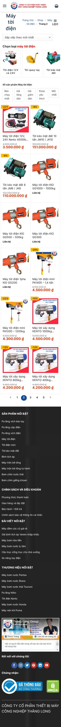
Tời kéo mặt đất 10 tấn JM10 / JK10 (44, 137)
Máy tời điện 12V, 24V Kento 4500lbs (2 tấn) (15, 137)
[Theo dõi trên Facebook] (14, 665)
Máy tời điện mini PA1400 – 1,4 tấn (43, 280)
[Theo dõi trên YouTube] (47, 665)
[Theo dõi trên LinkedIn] (40, 665)
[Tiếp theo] (50, 398)
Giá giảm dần (30, 95)
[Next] (57, 60)
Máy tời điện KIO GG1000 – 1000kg (43, 186)
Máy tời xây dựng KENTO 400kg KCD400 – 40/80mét (43, 378)
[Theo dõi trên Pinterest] (34, 665)
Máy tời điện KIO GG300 (43, 235)
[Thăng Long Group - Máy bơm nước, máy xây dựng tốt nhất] (30, 6)
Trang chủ (27, 20)
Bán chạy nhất (7, 95)
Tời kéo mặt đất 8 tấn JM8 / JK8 (14, 186)
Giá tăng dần (19, 95)
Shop (40, 20)
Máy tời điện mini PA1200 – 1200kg (14, 329)
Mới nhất (54, 93)
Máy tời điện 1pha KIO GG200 (14, 280)
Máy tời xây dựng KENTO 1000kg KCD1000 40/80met (45, 329)
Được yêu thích (42, 95)
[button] (5, 6)
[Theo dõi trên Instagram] (21, 665)
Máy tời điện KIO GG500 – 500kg (13, 235)
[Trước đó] (11, 398)
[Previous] (4, 60)
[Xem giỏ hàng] (56, 6)
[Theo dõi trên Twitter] (27, 665)
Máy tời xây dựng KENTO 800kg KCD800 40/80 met (15, 378)
